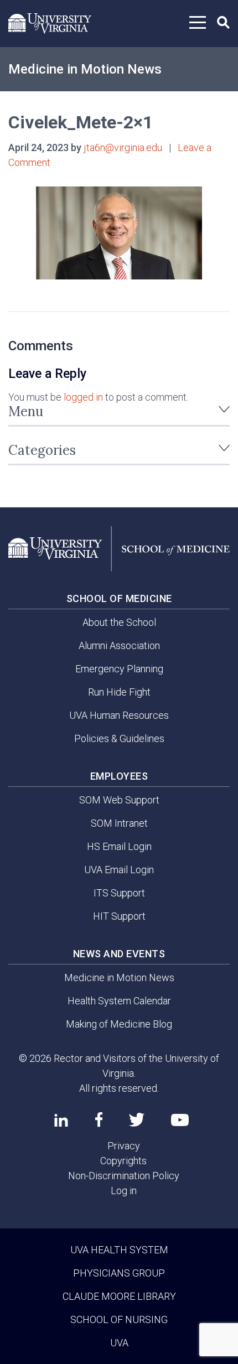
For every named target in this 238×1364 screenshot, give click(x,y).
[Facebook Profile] (98, 1119)
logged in (83, 397)
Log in (124, 1190)
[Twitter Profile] (136, 1120)
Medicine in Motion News (85, 69)
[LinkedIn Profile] (61, 1120)
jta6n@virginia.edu (123, 147)
